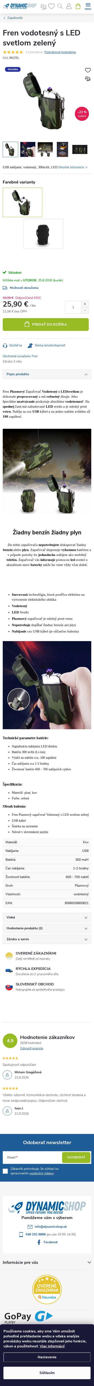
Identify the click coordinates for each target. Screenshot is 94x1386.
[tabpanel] (44, 234)
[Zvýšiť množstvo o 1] (85, 304)
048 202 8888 (36, 1234)
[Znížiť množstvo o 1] (85, 310)
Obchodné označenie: (20, 356)
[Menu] (88, 6)
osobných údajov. (41, 1173)
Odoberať (76, 1157)
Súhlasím (47, 1372)
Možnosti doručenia (24, 288)
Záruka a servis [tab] (18, 939)
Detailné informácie (71, 167)
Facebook (51, 1242)
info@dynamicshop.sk (51, 1227)
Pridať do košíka (49, 324)
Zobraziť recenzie (31, 1048)
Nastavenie (47, 1357)
